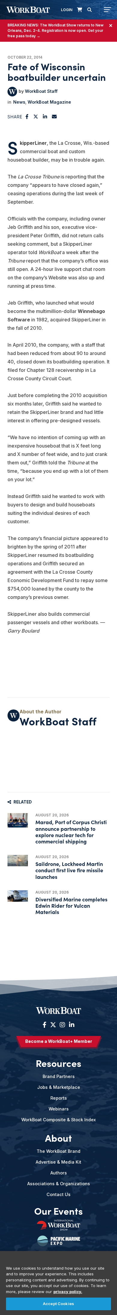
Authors (58, 1172)
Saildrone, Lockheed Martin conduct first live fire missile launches (69, 870)
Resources (58, 1063)
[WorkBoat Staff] (12, 91)
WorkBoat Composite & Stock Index (58, 1119)
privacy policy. (67, 1291)
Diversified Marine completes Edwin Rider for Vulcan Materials (71, 905)
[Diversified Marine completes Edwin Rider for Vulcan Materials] (18, 896)
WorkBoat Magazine (49, 102)
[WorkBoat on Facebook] (44, 1024)
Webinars (59, 1108)
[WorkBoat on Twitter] (53, 1024)
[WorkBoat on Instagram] (62, 1024)
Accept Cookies (58, 1303)
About (58, 1137)
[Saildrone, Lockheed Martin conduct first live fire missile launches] (18, 860)
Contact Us (58, 1194)
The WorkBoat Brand (58, 1151)
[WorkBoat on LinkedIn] (71, 1024)
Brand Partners (59, 1076)
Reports (58, 1098)
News (19, 102)
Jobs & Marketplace (58, 1087)
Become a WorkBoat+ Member (58, 1041)
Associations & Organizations (58, 1183)
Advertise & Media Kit (58, 1162)
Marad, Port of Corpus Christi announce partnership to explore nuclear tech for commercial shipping (71, 831)
